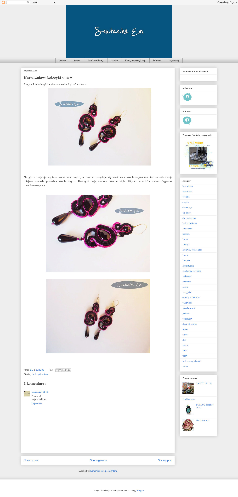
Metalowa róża (202, 420)
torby (184, 355)
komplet (186, 260)
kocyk (185, 239)
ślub (184, 339)
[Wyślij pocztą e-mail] (57, 370)
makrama (186, 276)
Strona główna (98, 460)
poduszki (186, 313)
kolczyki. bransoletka (192, 249)
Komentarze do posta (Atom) (103, 471)
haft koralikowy (189, 223)
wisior (185, 366)
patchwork (187, 302)
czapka (185, 201)
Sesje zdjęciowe (189, 323)
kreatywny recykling (191, 270)
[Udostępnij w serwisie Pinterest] (69, 370)
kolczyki (37, 374)
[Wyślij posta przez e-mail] (51, 370)
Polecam (157, 60)
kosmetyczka (188, 265)
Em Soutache (188, 399)
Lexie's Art (37, 392)
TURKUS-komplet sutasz (204, 406)
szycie (185, 334)
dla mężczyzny (189, 217)
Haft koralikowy (95, 60)
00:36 (45, 392)
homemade (187, 228)
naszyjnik (186, 292)
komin (185, 255)
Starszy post (165, 460)
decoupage (187, 207)
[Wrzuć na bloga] (60, 370)
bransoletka (187, 186)
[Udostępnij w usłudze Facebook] (66, 370)
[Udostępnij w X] (63, 370)
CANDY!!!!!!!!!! (204, 383)
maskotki (186, 281)
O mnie (62, 60)
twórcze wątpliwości (191, 361)
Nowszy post (31, 460)
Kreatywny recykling (135, 60)
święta (185, 345)
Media (185, 286)
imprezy (186, 233)
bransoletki (187, 191)
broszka (185, 196)
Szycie (114, 60)
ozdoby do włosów (191, 297)
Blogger (140, 490)
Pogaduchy (174, 60)
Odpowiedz (37, 403)
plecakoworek (188, 308)
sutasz (45, 374)
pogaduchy (187, 318)
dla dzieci (186, 212)
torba (184, 350)
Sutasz (77, 60)
